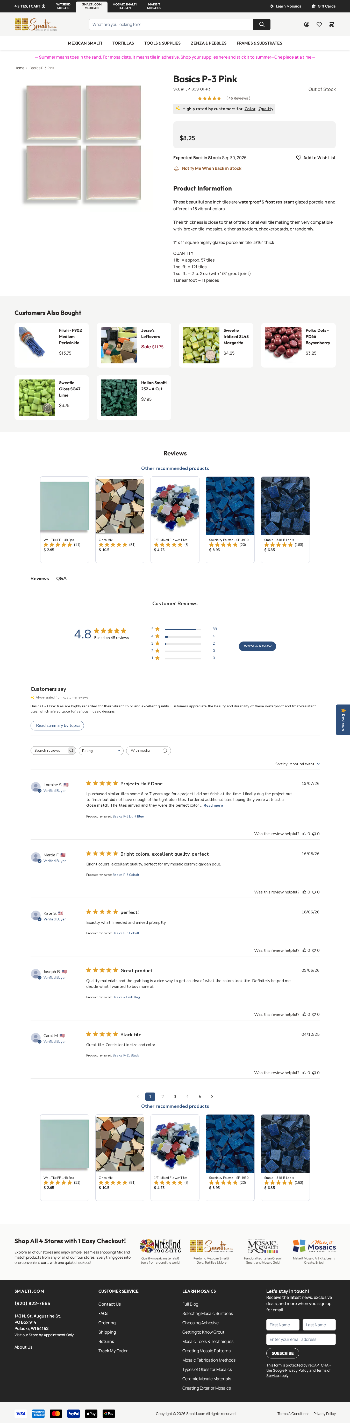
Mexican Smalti (85, 43)
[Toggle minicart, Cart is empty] (331, 24)
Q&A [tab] (61, 578)
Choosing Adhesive (200, 1323)
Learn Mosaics (288, 6)
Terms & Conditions (293, 1413)
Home (19, 67)
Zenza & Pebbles (208, 43)
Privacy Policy (324, 1413)
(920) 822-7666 (32, 1303)
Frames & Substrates (259, 43)
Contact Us (109, 1304)
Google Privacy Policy (291, 1370)
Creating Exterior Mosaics (206, 1388)
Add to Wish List (319, 157)
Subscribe (283, 1353)
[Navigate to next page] (212, 1097)
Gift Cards (327, 6)
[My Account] (307, 24)
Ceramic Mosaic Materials (206, 1379)
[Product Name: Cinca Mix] (119, 519)
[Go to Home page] (36, 24)
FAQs (103, 1313)
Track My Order (113, 1351)
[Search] (261, 24)
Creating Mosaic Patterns (206, 1351)
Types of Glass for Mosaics (207, 1369)
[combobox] (101, 750)
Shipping (107, 1332)
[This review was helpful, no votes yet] (304, 834)
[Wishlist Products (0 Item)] (319, 24)
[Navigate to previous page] (138, 1097)
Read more (213, 805)
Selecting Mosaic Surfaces (207, 1313)
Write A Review (258, 646)
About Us (23, 1347)
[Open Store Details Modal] (43, 6)
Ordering (107, 1323)
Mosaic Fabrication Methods (208, 1360)
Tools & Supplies (162, 43)
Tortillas (123, 43)
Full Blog (190, 1304)
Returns (106, 1341)
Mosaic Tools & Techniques (207, 1341)
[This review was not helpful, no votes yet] (314, 834)
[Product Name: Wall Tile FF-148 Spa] (64, 519)
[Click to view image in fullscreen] (84, 143)
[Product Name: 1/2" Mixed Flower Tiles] (175, 519)
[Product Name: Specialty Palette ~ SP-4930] (230, 519)
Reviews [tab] (40, 578)
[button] (63, 6)
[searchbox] (49, 750)
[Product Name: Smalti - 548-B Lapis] (285, 519)
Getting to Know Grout (203, 1332)
